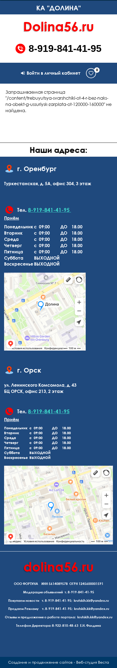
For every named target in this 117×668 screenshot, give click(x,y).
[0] (91, 73)
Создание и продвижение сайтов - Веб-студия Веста (58, 662)
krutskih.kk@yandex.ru (91, 600)
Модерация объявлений (43, 592)
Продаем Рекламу (23, 609)
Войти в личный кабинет (54, 73)
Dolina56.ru (58, 26)
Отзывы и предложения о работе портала (40, 617)
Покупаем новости (23, 600)
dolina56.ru (58, 567)
